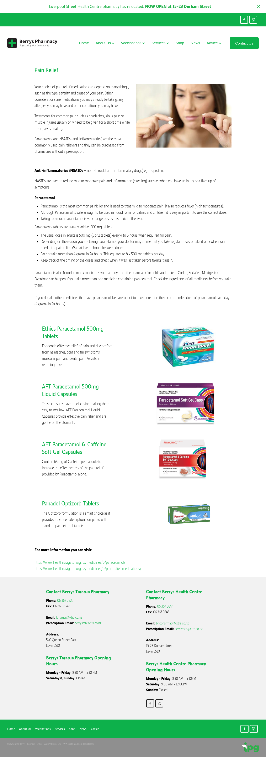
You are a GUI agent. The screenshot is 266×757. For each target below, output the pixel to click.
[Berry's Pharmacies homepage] (32, 43)
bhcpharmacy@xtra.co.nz (172, 623)
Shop (180, 42)
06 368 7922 (65, 600)
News (195, 42)
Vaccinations (131, 42)
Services (158, 42)
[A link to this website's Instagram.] (253, 20)
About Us (104, 42)
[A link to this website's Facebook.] (244, 20)
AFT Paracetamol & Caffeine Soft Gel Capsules (74, 448)
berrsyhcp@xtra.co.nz (189, 629)
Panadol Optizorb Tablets (70, 503)
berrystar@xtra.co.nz (88, 623)
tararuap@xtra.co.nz (69, 617)
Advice (213, 42)
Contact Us (244, 43)
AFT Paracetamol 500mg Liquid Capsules (70, 390)
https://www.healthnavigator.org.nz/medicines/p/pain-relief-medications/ (87, 568)
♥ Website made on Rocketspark (78, 743)
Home (84, 42)
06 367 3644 (165, 606)
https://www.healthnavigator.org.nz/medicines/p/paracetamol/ (79, 562)
